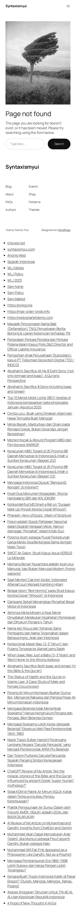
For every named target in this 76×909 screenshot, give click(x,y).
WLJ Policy (15, 274)
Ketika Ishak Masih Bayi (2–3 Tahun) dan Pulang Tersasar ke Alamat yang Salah (37, 646)
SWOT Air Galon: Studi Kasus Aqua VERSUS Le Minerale (39, 555)
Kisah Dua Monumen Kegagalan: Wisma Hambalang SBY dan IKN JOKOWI (37, 496)
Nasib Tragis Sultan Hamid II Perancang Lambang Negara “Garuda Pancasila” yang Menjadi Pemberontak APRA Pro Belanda (39, 744)
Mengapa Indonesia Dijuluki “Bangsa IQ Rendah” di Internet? (36, 485)
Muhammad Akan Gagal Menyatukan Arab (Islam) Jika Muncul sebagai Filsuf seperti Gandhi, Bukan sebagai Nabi (38, 839)
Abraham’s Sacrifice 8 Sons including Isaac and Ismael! (39, 389)
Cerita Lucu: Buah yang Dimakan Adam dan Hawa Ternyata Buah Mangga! (39, 416)
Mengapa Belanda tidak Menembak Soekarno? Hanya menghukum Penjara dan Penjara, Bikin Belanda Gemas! (39, 713)
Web (22, 255)
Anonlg (12, 255)
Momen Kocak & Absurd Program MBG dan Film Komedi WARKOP (39, 442)
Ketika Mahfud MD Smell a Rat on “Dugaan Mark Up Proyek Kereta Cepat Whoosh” (38, 507)
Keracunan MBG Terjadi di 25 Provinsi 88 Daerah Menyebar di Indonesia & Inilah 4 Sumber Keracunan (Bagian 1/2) (37, 471)
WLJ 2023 (14, 280)
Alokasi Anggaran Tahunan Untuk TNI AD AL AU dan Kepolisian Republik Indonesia (40, 894)
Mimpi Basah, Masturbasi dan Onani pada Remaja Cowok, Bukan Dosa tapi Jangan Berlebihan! (38, 429)
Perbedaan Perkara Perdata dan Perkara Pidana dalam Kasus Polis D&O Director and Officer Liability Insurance (40, 344)
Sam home (15, 286)
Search (59, 144)
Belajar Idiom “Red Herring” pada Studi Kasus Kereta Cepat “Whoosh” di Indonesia (41, 593)
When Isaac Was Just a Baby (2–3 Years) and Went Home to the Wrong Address (41, 657)
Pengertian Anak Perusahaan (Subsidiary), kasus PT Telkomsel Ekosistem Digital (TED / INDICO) (40, 360)
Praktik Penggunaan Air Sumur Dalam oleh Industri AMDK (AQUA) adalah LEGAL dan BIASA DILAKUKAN (39, 812)
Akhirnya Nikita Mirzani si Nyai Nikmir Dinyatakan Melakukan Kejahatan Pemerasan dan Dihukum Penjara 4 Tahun (41, 617)
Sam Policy (15, 292)
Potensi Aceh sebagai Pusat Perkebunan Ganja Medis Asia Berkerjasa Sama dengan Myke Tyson (39, 542)
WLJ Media (15, 267)
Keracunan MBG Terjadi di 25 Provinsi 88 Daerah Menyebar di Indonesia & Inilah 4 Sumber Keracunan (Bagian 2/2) (37, 456)
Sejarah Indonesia (21, 261)
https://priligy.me (19, 305)
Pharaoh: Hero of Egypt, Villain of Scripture (39, 515)
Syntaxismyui (16, 6)
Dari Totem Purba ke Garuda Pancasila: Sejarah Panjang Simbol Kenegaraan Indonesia (36, 760)
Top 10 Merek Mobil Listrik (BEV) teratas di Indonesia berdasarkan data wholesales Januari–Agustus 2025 (39, 402)
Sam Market (16, 298)
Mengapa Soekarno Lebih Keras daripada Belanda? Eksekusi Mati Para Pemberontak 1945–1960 (39, 729)
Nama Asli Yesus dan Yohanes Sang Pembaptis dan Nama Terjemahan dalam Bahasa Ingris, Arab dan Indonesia (37, 633)
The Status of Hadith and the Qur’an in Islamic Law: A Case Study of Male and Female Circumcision (36, 681)
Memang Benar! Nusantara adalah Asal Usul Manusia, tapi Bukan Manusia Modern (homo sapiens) (41, 569)
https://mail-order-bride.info (28, 311)
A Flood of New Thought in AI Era (31, 903)
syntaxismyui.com (21, 249)
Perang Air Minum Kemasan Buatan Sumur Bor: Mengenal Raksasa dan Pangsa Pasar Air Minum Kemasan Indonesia (41, 697)
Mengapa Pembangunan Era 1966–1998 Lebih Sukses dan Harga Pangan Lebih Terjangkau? (37, 865)
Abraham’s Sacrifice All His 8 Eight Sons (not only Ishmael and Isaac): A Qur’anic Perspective (40, 375)
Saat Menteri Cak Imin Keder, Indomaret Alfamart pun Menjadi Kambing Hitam (37, 582)
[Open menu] (68, 6)
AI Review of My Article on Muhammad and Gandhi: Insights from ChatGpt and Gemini (39, 825)
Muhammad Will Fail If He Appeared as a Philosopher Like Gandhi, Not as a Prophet (39, 852)
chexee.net (16, 243)
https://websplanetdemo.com (30, 317)
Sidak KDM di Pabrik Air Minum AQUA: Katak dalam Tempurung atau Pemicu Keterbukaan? (39, 796)
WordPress (64, 230)
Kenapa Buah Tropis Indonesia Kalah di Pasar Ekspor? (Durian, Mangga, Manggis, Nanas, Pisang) (41, 881)
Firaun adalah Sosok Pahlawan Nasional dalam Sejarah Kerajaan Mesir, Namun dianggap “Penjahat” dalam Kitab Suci (37, 526)
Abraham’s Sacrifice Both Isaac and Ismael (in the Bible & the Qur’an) (41, 668)
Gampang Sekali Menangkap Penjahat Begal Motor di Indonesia (40, 604)
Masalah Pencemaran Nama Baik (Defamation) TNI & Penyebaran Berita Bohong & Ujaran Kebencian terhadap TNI (38, 328)
